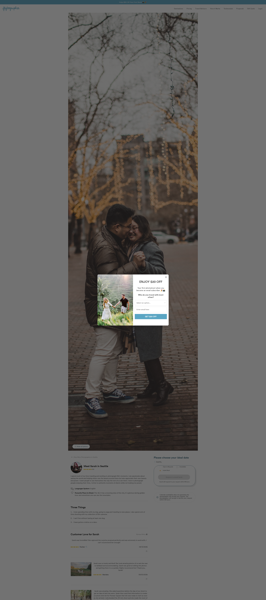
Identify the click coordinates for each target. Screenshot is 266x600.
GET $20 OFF (151, 317)
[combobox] (150, 303)
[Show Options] (165, 303)
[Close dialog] (166, 277)
